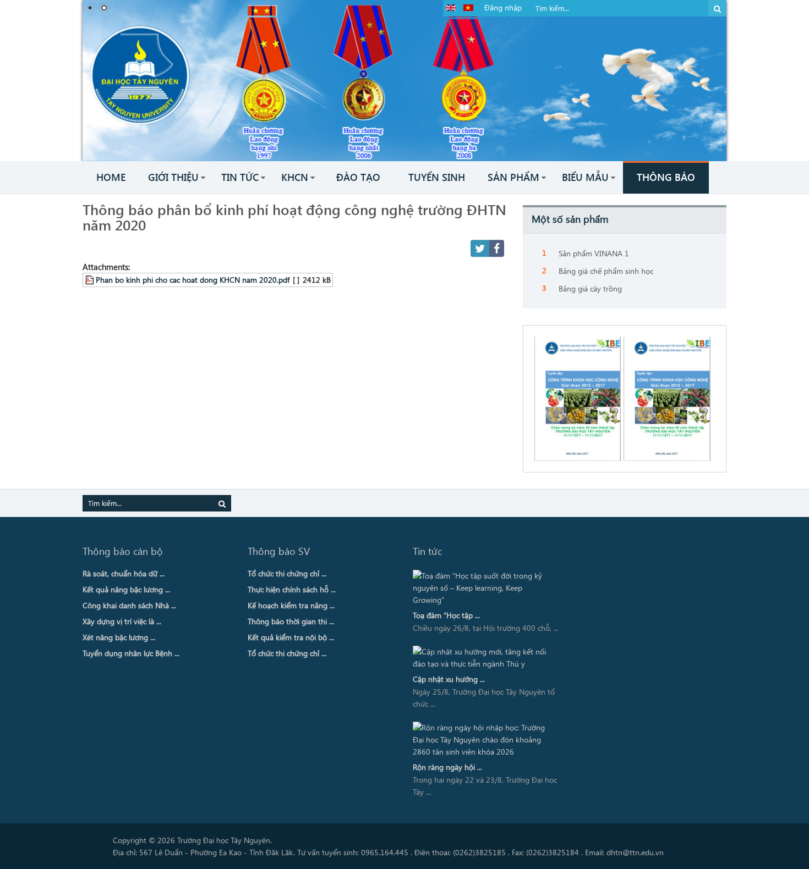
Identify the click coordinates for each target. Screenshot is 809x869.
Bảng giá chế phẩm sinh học (606, 271)
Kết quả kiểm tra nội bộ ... (291, 637)
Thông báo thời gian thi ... (291, 621)
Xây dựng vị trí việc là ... (122, 621)
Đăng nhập (503, 7)
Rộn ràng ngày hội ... (447, 767)
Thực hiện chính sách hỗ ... (292, 589)
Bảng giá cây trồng (590, 288)
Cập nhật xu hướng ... (449, 679)
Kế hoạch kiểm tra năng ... (291, 605)
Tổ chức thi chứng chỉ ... (287, 573)
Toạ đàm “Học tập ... (446, 615)
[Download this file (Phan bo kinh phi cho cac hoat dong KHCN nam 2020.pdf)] (90, 279)
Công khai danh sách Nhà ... (129, 605)
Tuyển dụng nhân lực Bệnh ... (131, 653)
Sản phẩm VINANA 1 (594, 253)
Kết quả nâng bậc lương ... (126, 589)
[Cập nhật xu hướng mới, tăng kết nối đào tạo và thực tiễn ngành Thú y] (483, 658)
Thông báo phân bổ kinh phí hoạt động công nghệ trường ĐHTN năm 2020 (294, 217)
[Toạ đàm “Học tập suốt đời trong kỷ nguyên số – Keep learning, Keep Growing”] (483, 588)
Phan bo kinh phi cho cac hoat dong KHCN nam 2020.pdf (192, 279)
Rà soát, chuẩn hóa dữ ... (124, 573)
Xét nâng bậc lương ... (119, 637)
